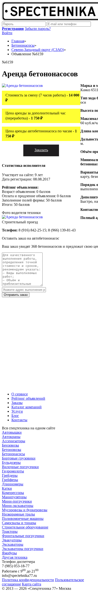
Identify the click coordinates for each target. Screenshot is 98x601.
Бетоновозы (11, 450)
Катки (7, 488)
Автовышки (12, 432)
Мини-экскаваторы (17, 506)
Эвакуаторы (12, 540)
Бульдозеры (11, 463)
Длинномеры (12, 484)
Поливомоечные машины (23, 519)
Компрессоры (13, 493)
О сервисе (19, 394)
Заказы (17, 403)
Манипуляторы (14, 497)
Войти (7, 33)
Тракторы (10, 531)
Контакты (19, 420)
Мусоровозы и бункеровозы (24, 510)
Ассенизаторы (13, 441)
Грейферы (10, 480)
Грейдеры (10, 475)
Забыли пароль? (38, 29)
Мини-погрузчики (17, 501)
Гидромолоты (13, 471)
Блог (15, 416)
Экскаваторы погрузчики (22, 549)
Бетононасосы (13, 454)
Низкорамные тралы (18, 514)
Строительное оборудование (25, 527)
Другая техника (14, 557)
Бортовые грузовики (18, 458)
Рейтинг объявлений (28, 398)
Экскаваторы (12, 544)
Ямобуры (9, 553)
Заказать (41, 150)
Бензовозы (10, 445)
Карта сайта (31, 584)
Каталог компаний (26, 407)
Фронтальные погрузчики (23, 536)
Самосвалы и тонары (19, 523)
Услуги (17, 411)
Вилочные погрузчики (20, 467)
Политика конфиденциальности (28, 580)
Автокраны (11, 437)
